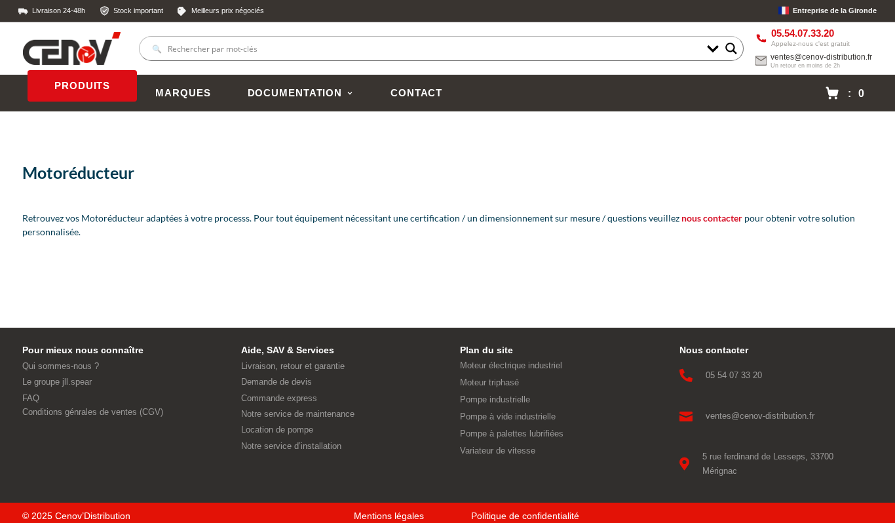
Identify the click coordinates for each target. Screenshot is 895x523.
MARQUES (182, 93)
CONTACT (416, 93)
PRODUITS (82, 86)
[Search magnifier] (731, 48)
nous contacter (711, 217)
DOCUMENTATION (295, 93)
